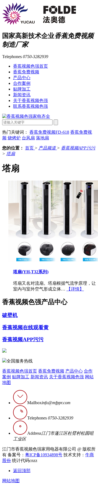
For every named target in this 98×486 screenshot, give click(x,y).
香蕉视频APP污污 (78, 148)
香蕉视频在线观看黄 (25, 327)
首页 (30, 148)
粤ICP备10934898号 (43, 454)
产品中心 (21, 77)
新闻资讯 (21, 94)
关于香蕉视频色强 (30, 100)
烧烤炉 (14, 138)
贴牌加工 (21, 89)
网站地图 (11, 480)
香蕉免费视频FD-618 (49, 132)
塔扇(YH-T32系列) (30, 271)
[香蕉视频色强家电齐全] (26, 116)
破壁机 (10, 315)
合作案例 (21, 83)
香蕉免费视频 (26, 72)
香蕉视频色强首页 (30, 66)
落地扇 (42, 138)
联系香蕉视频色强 (30, 106)
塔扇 (10, 153)
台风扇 (28, 138)
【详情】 (75, 289)
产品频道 (47, 148)
